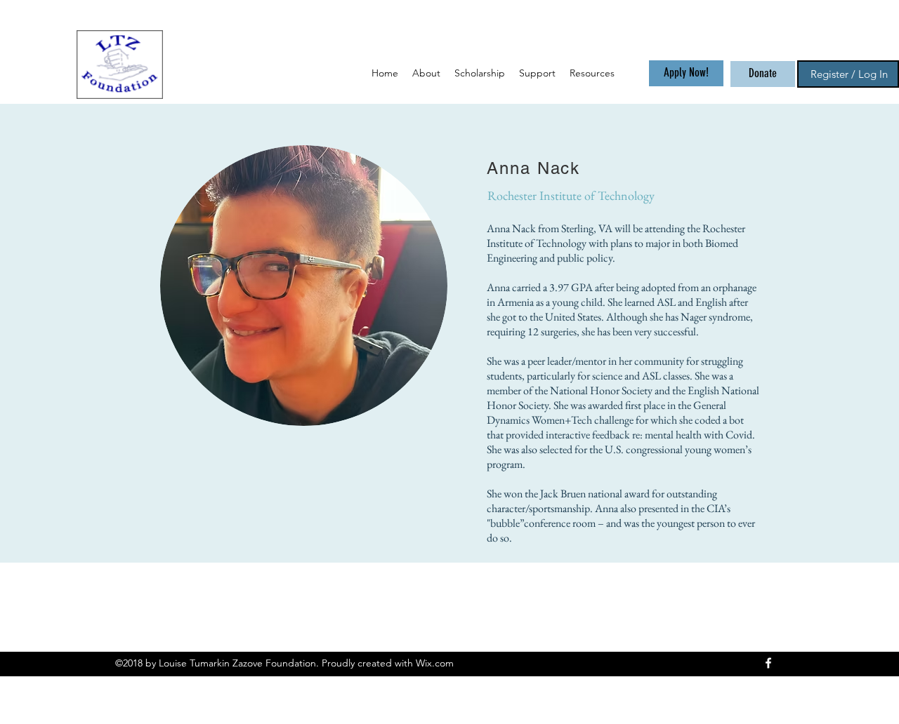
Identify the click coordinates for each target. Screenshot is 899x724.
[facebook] (768, 663)
